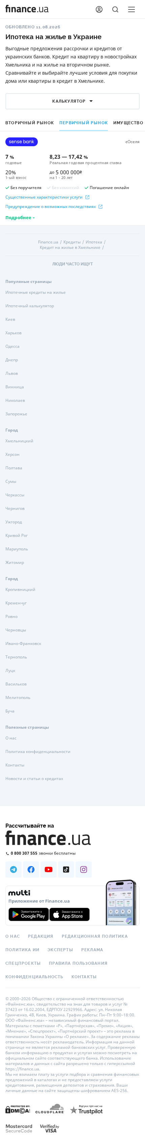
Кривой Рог (16, 535)
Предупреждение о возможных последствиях (50, 206)
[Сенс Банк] (21, 141)
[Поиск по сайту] (115, 9)
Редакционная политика (95, 936)
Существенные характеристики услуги (44, 197)
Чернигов (15, 508)
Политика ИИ (22, 950)
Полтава (13, 468)
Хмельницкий (19, 441)
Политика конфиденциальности (37, 751)
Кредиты (72, 242)
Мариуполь (16, 549)
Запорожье (16, 414)
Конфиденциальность (34, 977)
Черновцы (15, 630)
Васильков (16, 684)
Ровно (11, 616)
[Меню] (131, 9)
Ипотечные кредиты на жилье (35, 292)
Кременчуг (16, 603)
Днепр (11, 360)
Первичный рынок (83, 123)
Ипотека (94, 242)
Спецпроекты (23, 963)
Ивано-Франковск (23, 643)
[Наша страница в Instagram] (84, 869)
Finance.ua (48, 242)
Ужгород (13, 522)
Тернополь (16, 657)
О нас (11, 738)
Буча (9, 711)
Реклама (92, 950)
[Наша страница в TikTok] (66, 869)
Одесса (12, 346)
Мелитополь (17, 697)
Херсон (12, 454)
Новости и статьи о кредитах (34, 778)
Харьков (13, 333)
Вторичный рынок (29, 123)
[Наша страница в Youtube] (48, 869)
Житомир (14, 562)
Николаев (15, 400)
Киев (10, 319)
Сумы (10, 481)
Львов (11, 373)
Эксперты (60, 950)
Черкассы (14, 495)
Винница (14, 387)
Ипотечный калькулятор (29, 306)
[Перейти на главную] (27, 9)
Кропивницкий (20, 589)
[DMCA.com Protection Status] (17, 1109)
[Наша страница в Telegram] (13, 869)
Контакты (14, 765)
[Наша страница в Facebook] (31, 869)
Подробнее (18, 217)
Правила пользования (78, 963)
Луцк (10, 670)
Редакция (41, 936)
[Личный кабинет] (99, 9)
